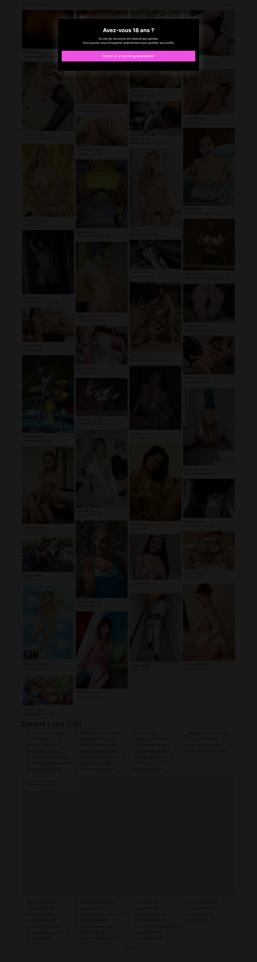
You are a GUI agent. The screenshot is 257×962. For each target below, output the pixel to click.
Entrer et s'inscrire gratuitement (128, 56)
